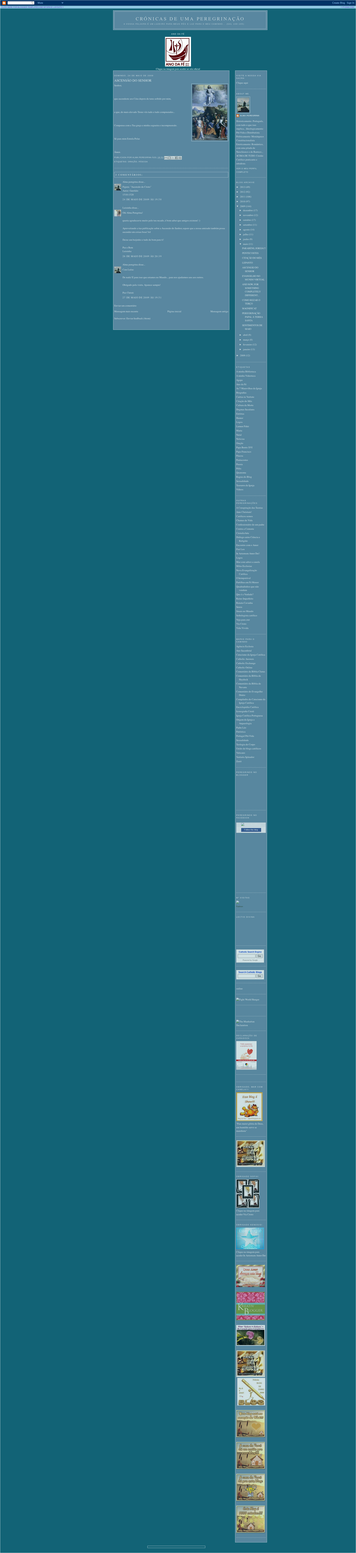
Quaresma (241, 472)
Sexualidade (242, 481)
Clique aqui (242, 82)
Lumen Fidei (242, 426)
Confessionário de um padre (250, 524)
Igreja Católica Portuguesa (249, 715)
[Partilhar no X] (173, 158)
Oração (132, 162)
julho (246, 234)
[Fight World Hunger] (247, 999)
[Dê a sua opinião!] (169, 158)
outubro (247, 220)
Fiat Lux (240, 549)
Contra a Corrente (245, 528)
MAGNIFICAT (249, 308)
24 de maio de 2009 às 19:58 (142, 199)
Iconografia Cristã (245, 711)
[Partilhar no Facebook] (176, 158)
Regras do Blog (244, 476)
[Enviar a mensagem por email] (166, 158)
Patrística (240, 731)
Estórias (240, 413)
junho (246, 239)
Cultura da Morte (244, 405)
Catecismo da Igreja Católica (250, 654)
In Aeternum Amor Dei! (248, 553)
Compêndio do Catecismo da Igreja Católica (250, 701)
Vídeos (239, 489)
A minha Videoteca (246, 375)
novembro (248, 215)
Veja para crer (243, 619)
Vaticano (240, 752)
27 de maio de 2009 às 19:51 (142, 297)
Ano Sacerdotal (244, 650)
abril (245, 334)
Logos (239, 422)
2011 (243, 196)
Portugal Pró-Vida (245, 736)
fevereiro (248, 344)
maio (246, 244)
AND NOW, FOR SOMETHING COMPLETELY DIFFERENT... (251, 290)
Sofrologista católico (246, 615)
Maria (239, 430)
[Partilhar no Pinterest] (180, 158)
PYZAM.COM (348, 7)
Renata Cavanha (244, 602)
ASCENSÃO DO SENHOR (132, 80)
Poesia (239, 464)
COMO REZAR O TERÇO (251, 301)
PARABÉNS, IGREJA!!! (254, 248)
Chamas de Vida (244, 520)
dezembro (248, 210)
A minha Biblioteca (246, 371)
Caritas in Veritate (245, 396)
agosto (246, 229)
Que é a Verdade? (244, 594)
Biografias (241, 392)
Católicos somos (244, 516)
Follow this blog (251, 830)
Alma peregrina (130, 181)
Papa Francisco (243, 451)
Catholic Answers (245, 659)
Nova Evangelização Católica (246, 572)
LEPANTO (247, 262)
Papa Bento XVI (244, 447)
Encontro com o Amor (247, 545)
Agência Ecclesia (244, 646)
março (246, 339)
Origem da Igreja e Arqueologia (245, 721)
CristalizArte (242, 533)
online (239, 988)
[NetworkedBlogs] (251, 824)
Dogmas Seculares (245, 409)
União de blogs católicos (248, 748)
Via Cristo (241, 623)
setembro (248, 224)
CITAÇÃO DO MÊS (252, 257)
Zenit (239, 761)
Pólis (238, 468)
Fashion (239, 906)
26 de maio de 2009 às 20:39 (142, 256)
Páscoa (143, 162)
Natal (239, 434)
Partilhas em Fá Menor (247, 582)
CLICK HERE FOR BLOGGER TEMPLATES (20, 7)
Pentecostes (242, 460)
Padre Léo (241, 727)
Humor (239, 418)
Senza (239, 607)
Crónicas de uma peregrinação (190, 18)
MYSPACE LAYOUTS (53, 7)
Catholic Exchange (246, 663)
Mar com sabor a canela (248, 562)
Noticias (240, 438)
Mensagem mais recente (126, 311)
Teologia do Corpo (245, 744)
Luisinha (127, 207)
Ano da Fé (241, 384)
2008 (243, 355)
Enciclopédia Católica (247, 707)
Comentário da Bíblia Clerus (250, 671)
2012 (243, 191)
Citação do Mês (244, 401)
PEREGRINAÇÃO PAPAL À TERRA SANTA (252, 316)
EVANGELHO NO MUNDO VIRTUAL (253, 277)
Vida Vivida (242, 628)
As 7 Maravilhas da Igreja (249, 388)
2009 (243, 206)
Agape (239, 380)
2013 (243, 187)
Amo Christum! (244, 512)
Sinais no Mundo (244, 611)
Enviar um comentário (125, 305)
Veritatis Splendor (245, 757)
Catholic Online (244, 667)
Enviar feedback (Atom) (138, 318)
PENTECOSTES (250, 253)
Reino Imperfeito (244, 598)
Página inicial (174, 311)
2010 (243, 201)
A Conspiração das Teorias (249, 507)
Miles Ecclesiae (244, 566)
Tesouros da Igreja (245, 485)
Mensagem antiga (219, 311)
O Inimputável (243, 578)
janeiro (247, 349)
